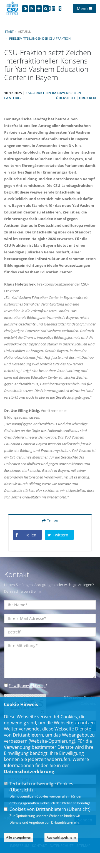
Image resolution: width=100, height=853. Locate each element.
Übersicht (65, 97)
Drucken (87, 97)
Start (9, 31)
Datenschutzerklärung (29, 771)
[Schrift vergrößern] (39, 8)
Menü (83, 8)
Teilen (52, 520)
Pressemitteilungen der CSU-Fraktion (40, 38)
